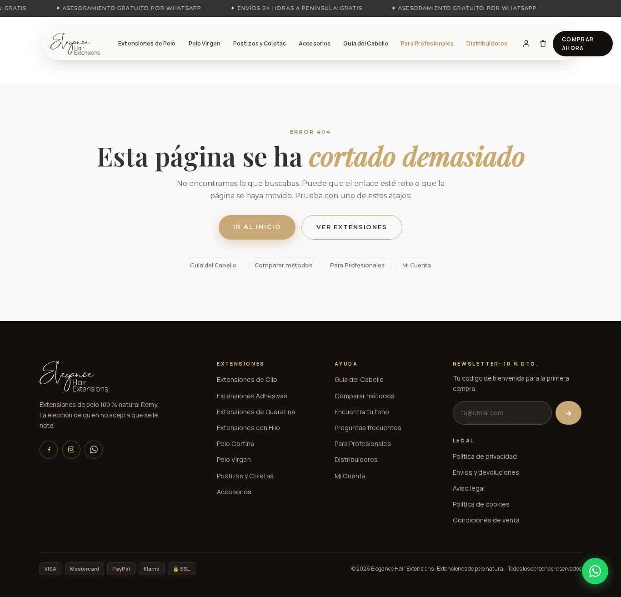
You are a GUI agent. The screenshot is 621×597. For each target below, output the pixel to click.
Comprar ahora (578, 43)
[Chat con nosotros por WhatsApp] (595, 571)
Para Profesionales (427, 43)
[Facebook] (49, 450)
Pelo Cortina (235, 443)
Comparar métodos (283, 265)
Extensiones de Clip (247, 379)
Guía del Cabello (365, 43)
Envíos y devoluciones (486, 472)
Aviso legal (469, 488)
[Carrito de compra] (543, 43)
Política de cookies (481, 504)
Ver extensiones (351, 227)
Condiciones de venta (486, 520)
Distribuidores (486, 43)
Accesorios (315, 43)
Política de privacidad (485, 456)
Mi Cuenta (416, 265)
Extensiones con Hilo (248, 427)
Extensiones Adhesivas (252, 395)
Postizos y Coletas (259, 43)
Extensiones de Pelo (146, 43)
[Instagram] (71, 450)
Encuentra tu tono (362, 411)
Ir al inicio (257, 226)
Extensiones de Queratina (256, 411)
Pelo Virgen (204, 43)
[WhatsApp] (94, 450)
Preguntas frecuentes (368, 427)
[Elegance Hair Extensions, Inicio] (75, 44)
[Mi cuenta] (526, 43)
